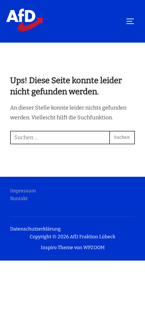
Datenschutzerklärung (35, 229)
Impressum (23, 191)
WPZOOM (94, 247)
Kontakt (19, 198)
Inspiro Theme (57, 247)
